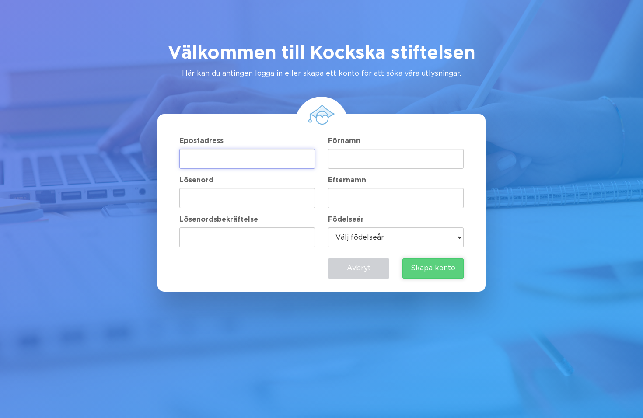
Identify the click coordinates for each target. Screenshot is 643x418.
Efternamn (347, 180)
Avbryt (359, 268)
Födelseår (346, 219)
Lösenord (196, 180)
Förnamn (344, 141)
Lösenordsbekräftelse (218, 219)
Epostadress (201, 141)
